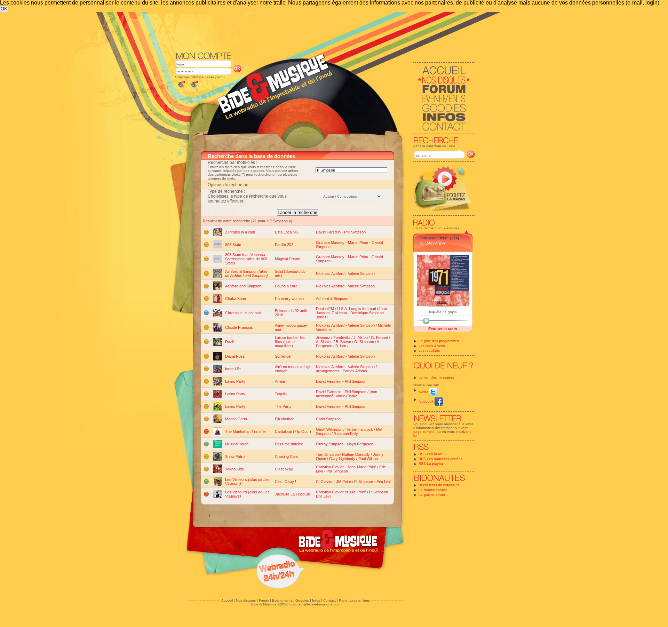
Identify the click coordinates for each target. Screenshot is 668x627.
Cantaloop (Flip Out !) (293, 431)
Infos (316, 600)
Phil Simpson (355, 232)
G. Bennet (379, 337)
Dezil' (229, 342)
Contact (329, 600)
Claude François (239, 327)
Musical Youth (236, 444)
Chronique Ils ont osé (243, 313)
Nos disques (246, 600)
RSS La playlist (431, 464)
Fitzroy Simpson (329, 444)
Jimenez (323, 337)
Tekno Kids (234, 469)
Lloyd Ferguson (360, 444)
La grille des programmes (439, 341)
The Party (283, 406)
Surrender (283, 356)
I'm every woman (289, 298)
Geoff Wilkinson (329, 429)
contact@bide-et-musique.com (316, 604)
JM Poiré (343, 481)
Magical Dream (287, 259)
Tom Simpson (327, 454)
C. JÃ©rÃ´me (432, 243)
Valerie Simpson (361, 273)
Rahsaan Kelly (346, 433)
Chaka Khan (235, 298)
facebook (427, 401)
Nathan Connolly (356, 454)
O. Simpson (364, 342)
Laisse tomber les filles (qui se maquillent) (290, 341)
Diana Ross (235, 356)
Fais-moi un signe (433, 238)
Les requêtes (429, 350)
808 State (233, 245)
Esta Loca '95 (286, 232)
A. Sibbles (324, 342)
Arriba (280, 381)
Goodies (302, 600)
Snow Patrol (235, 456)
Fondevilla (341, 337)
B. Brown (343, 342)
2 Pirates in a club (240, 232)
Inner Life (233, 369)
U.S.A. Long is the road (356, 309)
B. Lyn (340, 346)
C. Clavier (324, 481)
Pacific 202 (284, 245)
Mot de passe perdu (208, 77)
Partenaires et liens (354, 600)
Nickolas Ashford (330, 273)
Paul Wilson (368, 459)
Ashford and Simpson (243, 286)
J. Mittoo (360, 337)
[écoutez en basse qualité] (181, 88)
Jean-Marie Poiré (361, 467)
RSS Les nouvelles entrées (440, 459)
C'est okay (284, 469)
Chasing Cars (286, 456)
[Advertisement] (325, 31)
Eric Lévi (383, 481)
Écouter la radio (442, 329)
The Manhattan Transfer (245, 431)
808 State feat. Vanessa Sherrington (246, 259)
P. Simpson (363, 481)
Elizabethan (284, 419)
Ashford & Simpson (246, 273)
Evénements (282, 600)
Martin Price (358, 242)
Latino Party (235, 381)
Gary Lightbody (342, 459)
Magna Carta (236, 419)
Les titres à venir (432, 346)
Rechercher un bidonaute (439, 485)
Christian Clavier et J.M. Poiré (341, 492)
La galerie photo (432, 495)
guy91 (453, 312)
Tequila (281, 394)
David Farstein (328, 232)
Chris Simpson (328, 419)
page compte (424, 432)
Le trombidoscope (433, 490)
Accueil (227, 600)
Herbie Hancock (359, 429)
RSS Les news (430, 454)
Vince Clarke (346, 396)
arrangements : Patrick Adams (341, 371)
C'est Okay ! (285, 481)
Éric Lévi (323, 496)
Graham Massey (330, 242)
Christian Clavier (330, 467)
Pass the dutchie (289, 444)
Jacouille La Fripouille (293, 494)
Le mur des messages (436, 377)
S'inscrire (182, 77)
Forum (264, 600)
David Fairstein (328, 381)
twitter (424, 392)
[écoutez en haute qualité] (194, 88)
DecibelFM (325, 309)
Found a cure (286, 286)
